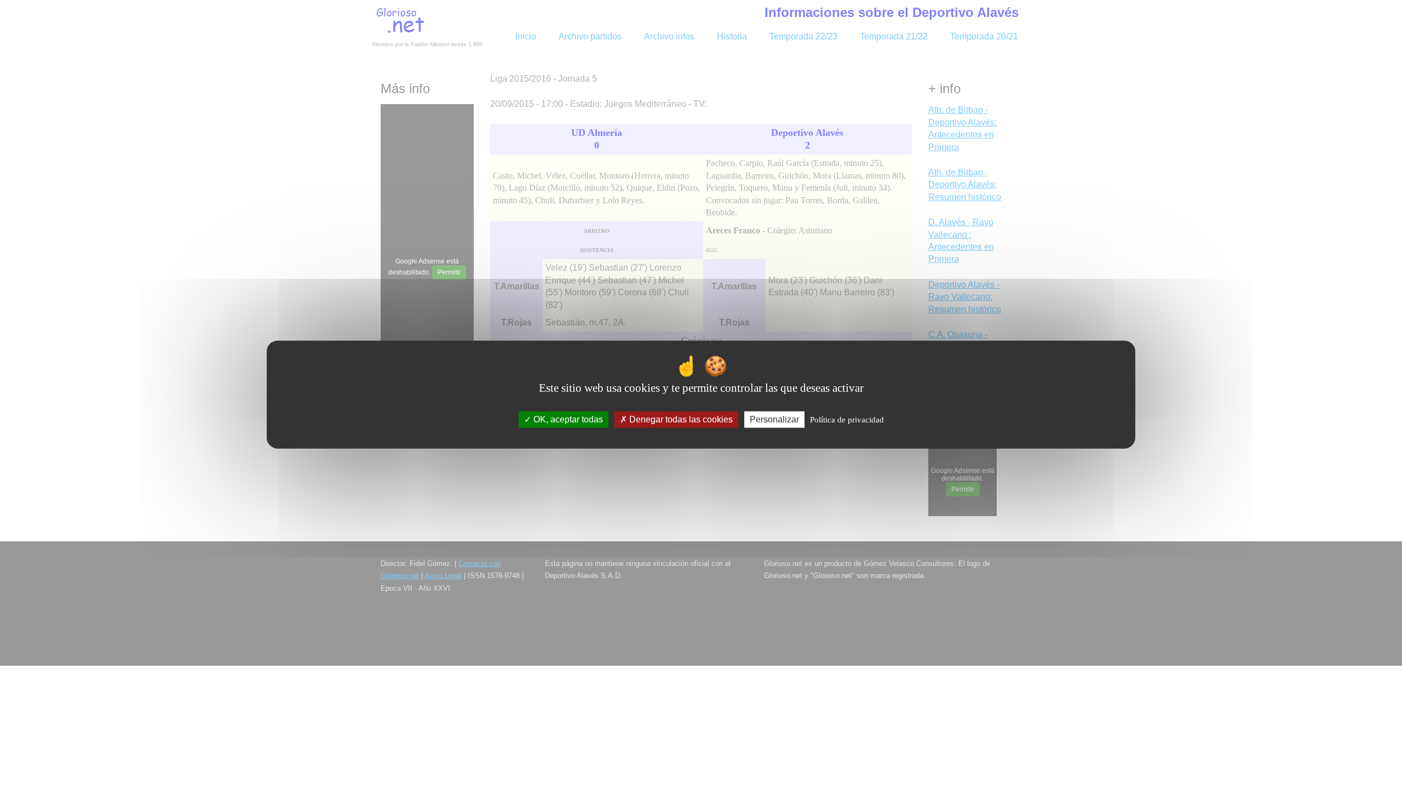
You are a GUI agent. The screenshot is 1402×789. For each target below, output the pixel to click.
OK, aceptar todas (567, 419)
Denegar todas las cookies (680, 419)
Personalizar (774, 419)
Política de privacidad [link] (847, 419)
